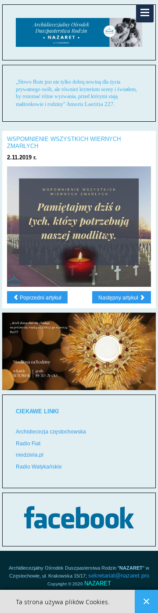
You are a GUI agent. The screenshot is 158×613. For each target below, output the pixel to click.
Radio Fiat (28, 443)
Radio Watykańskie (39, 467)
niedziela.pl (29, 455)
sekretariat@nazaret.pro (118, 575)
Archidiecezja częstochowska (51, 432)
